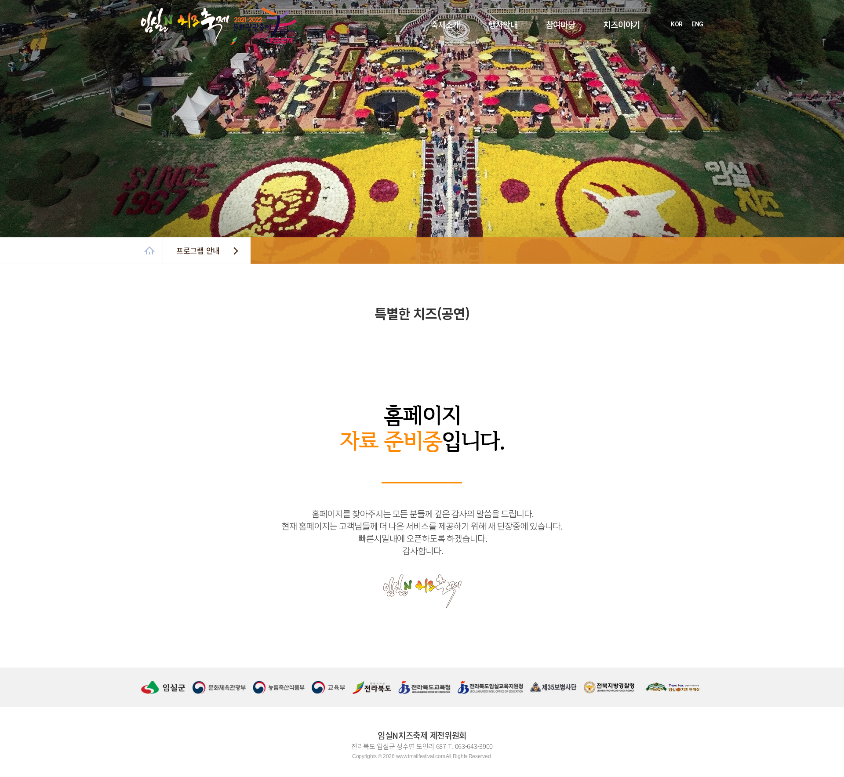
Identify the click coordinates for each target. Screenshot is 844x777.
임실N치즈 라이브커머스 (500, 63)
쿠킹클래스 (486, 71)
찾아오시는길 (431, 79)
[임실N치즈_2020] (163, 11)
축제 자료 (427, 95)
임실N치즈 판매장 (607, 87)
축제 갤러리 (544, 63)
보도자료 (541, 55)
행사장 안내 (429, 63)
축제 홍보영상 (431, 87)
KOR (677, 24)
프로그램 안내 (198, 250)
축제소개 (445, 24)
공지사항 (541, 47)
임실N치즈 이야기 (607, 47)
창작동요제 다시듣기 (553, 71)
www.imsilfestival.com (420, 756)
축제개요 (426, 47)
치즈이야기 (621, 24)
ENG (697, 24)
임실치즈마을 (603, 79)
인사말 (424, 55)
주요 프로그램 (489, 55)
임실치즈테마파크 (608, 63)
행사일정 (483, 47)
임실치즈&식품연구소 (612, 71)
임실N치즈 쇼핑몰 (607, 55)
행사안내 (503, 24)
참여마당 (560, 24)
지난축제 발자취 (434, 71)
